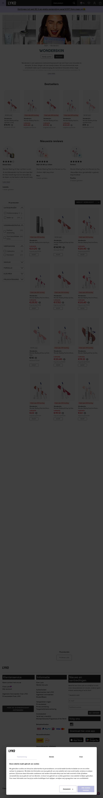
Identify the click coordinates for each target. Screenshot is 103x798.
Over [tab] (81, 757)
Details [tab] (51, 757)
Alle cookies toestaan (86, 789)
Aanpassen (67, 789)
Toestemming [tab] (22, 757)
